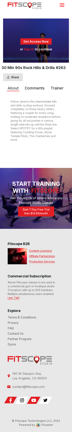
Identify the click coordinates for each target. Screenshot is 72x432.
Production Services (42, 261)
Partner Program (19, 339)
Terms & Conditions (22, 317)
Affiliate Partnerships (42, 256)
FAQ (11, 328)
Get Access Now (36, 41)
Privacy (13, 323)
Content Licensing (40, 250)
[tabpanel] (36, 121)
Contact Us (15, 333)
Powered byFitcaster (36, 424)
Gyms (12, 344)
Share (15, 77)
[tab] (13, 88)
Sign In (29, 49)
